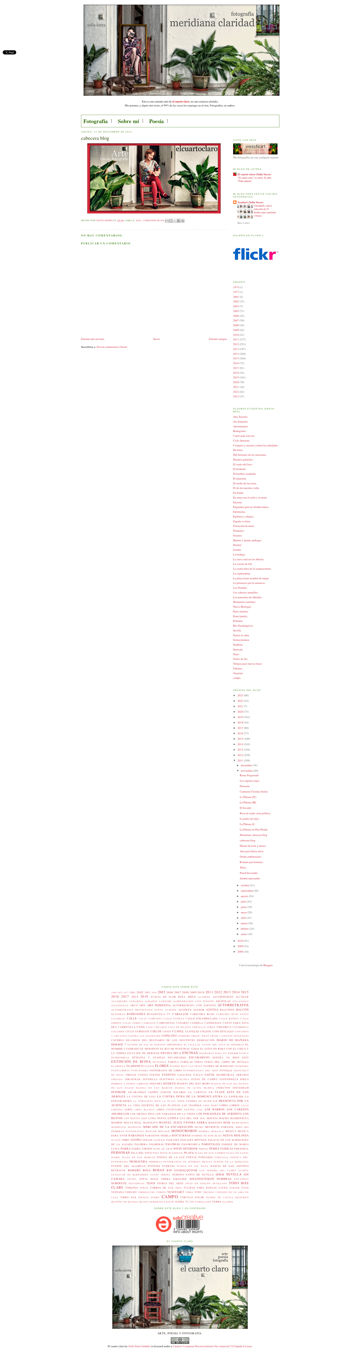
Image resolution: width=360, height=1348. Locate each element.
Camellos (149, 1022)
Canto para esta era (243, 436)
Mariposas (118, 1127)
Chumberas (240, 1027)
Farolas (186, 1061)
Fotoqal (226, 1070)
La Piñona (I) (247, 824)
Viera (189, 1192)
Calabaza (118, 1018)
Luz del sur (189, 1118)
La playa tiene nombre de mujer (251, 578)
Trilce (243, 867)
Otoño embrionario (250, 856)
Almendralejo (183, 1001)
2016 (236, 363)
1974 (236, 287)
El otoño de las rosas (244, 483)
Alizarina (136, 1001)
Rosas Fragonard (249, 775)
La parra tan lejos (249, 818)
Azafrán (184, 1009)
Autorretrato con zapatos (194, 1005)
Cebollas (199, 1027)
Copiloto (169, 1036)
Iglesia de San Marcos (154, 1087)
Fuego (143, 1074)
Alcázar (242, 996)
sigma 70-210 (184, 1201)
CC (169, 1014)
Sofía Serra (104, 220)
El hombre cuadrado (244, 474)
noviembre (247, 770)
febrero (245, 928)
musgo (144, 1201)
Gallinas (184, 1074)
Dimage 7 (118, 1044)
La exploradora (241, 573)
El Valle (190, 1044)
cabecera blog (247, 840)
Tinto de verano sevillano (206, 1183)
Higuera (156, 1083)
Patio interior (240, 611)
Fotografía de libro (166, 1070)
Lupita (173, 1118)
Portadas (238, 621)
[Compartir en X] (175, 221)
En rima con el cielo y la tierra (250, 497)
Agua (192, 996)
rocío (170, 1201)
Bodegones (239, 431)
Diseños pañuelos (243, 459)
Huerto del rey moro (193, 1083)
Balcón (242, 1009)
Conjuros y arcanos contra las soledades (255, 445)
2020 (236, 382)
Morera (204, 1131)
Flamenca (118, 1066)
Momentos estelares (244, 602)
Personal (241, 1148)
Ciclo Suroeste (241, 440)
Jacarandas (137, 1092)
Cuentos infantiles (235, 1035)
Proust (207, 1161)
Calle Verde (132, 1022)
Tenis (236, 654)
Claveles (192, 1031)
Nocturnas (181, 1135)
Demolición (206, 1040)
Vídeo (124, 1197)
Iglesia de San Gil (224, 1083)
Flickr (149, 1066)
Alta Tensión (240, 417)
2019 (236, 377)
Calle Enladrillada (202, 1018)
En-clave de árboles (143, 1053)
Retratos (118, 1170)
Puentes (154, 1166)
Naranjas (136, 1135)
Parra (126, 1148)
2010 (236, 335)
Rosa (147, 1170)
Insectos (223, 1087)
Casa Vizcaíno (156, 1027)
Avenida (171, 1009)
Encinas (237, 502)
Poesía (156, 121)
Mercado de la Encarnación (168, 1127)
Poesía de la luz (171, 1157)
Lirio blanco (144, 1109)
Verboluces (146, 1192)
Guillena (182, 1079)
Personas (120, 1152)
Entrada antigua (218, 339)
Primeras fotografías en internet (175, 1161)
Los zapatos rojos (249, 781)
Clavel (178, 1031)
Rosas (158, 1170)
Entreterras (239, 512)
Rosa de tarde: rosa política (255, 813)
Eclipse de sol (138, 1044)
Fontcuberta (120, 1070)
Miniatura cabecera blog (253, 835)
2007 (236, 320)
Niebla (166, 1135)
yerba (216, 1201)
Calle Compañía (150, 1018)
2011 (139, 220)
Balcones (227, 1009)
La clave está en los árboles (248, 559)
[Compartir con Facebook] (179, 221)
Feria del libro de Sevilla (227, 1061)
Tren (178, 1187)
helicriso (242, 1197)
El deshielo (239, 469)
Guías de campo (204, 1079)
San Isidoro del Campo (217, 1170)
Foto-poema (139, 1070)
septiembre (247, 890)
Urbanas (237, 668)
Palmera (141, 1144)
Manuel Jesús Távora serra (183, 1122)
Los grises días (142, 1113)
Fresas (131, 1074)
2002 (236, 301)
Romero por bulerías (251, 862)
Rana (205, 1166)
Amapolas (223, 1001)
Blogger (267, 965)
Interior (237, 545)
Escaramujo (199, 1057)
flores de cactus (219, 1197)
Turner (234, 1187)
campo (237, 678)
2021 (236, 387)
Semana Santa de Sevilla (193, 1174)
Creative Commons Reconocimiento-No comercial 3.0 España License (212, 1346)
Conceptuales (223, 1031)
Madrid (116, 1122)
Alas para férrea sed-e (252, 851)
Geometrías (225, 1074)
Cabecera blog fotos (232, 1014)
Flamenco (238, 531)
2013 (236, 349)
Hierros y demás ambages (247, 540)
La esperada (234, 1096)
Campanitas (166, 1022)
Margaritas (240, 1122)
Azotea (212, 1009)
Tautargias (137, 1183)
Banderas (118, 1014)
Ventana (117, 1192)
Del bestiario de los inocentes (249, 455)
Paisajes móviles (193, 1139)
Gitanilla (150, 1079)
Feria (199, 1061)
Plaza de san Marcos (138, 1157)
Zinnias (143, 1197)
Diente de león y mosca (253, 846)
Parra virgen (142, 1148)
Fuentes (237, 535)
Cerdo (211, 1027)
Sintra (132, 1179)
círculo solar (192, 1197)
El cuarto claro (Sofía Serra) (254, 174)
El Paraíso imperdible (166, 1044)
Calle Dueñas (174, 1018)
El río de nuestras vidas (246, 488)
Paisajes (172, 1139)
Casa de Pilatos (179, 1027)
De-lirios (238, 450)
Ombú (126, 1139)
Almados (151, 1001)
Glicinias (167, 1079)
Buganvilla (156, 1014)
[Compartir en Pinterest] (183, 221)
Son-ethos (241, 1179)
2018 (236, 373)
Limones (117, 1109)
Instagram (240, 1087)
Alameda (204, 996)
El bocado (245, 808)
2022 (236, 392)
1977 (236, 292)
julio (244, 901)
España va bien (241, 521)
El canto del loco (242, 464)
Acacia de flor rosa (167, 996)
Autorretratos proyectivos (132, 1009)
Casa (141, 1027)
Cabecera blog (153, 220)
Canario (182, 1022)
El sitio (206, 1048)
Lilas (245, 1105)
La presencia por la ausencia (249, 583)
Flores (162, 1066)
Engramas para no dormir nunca (251, 507)
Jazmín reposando (250, 878)
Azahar (199, 1009)
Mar (226, 1122)
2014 (236, 354)
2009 (236, 330)
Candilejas (212, 1022)
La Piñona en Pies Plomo (254, 829)
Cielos (155, 1031)
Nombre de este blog (206, 1135)
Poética (235, 1157)
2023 (236, 396)
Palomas (173, 1144)
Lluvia (189, 1109)
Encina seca (171, 1053)
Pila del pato (141, 1152)
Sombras (238, 644)
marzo (244, 923)
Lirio (129, 1109)
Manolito (150, 1122)
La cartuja (197, 1092)
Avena (159, 1009)
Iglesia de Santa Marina (194, 1087)
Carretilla (127, 1027)
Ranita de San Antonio (230, 1166)
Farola (173, 1061)
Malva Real (133, 1122)
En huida (238, 493)
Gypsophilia (229, 1079)
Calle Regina (229, 1018)
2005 (236, 311)
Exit (245, 1057)
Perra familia (240, 616)
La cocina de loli (242, 564)
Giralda (117, 1079)
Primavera (139, 1161)
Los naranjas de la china (176, 1113)
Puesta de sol (188, 1166)
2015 (236, 358)
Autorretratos (240, 426)
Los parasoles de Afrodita (247, 597)
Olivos (116, 1139)
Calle (132, 1018)
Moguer (151, 1131)
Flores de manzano (219, 1066)
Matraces (134, 1127)
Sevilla (237, 630)
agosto (245, 896)
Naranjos (152, 1135)
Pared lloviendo (249, 873)
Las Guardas (240, 587)
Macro (224, 1118)
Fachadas (159, 1061)
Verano (131, 1192)
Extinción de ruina (243, 526)
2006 (236, 316)
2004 (154, 992)
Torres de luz (240, 659)
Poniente (245, 786)
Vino (197, 1192)
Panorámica (191, 1144)
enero (244, 934)
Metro (199, 1127)
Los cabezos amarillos (245, 592)
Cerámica (224, 1027)
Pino (156, 1152)
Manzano (215, 1122)
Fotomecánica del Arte (200, 1070)
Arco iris (138, 1005)
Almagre (165, 1001)
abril (244, 918)
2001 (236, 297)
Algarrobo (119, 1001)
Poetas (191, 1157)
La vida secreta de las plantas (154, 1105)
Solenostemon (241, 640)
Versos (161, 1192)
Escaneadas (177, 1057)
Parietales (211, 1144)
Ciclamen (118, 1031)
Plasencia (176, 1152)
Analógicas (120, 1005)
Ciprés (166, 1031)
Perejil (204, 1148)
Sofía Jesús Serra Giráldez (163, 1178)
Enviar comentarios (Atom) (112, 347)
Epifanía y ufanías (243, 516)
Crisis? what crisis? (205, 1035)
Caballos (180, 1014)
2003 (236, 306)
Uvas (245, 1187)
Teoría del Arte (170, 1183)
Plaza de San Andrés (210, 1152)
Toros (144, 1187)
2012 (236, 344)
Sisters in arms (241, 635)
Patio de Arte (162, 1148)
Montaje (164, 1131)
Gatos (210, 1075)
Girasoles (133, 1079)
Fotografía (95, 121)
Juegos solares (173, 1092)
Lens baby (210, 1105)
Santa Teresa (160, 1174)
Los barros (215, 1109)
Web (133, 1197)
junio (244, 907)
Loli (199, 1109)
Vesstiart (238, 673)
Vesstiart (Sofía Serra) (250, 202)
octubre (245, 885)
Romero (134, 1170)
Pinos (164, 1152)
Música (230, 1131)
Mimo (239, 1127)
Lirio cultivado (169, 1109)
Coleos (205, 1031)
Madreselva (239, 1118)
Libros (235, 1105)
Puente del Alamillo (128, 1166)
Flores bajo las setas (186, 1066)
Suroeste (238, 649)
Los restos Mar (135, 1118)
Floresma (242, 1066)
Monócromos (184, 1131)
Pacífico (159, 1139)
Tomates (131, 1187)
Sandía (244, 1170)
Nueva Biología (242, 606)
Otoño (136, 1140)
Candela (196, 1022)
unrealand (203, 1201)
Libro (224, 1105)
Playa (189, 1153)
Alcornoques (223, 996)
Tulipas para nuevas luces (247, 663)
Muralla (217, 1131)
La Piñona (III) (248, 802)
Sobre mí (128, 121)
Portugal (222, 1157)
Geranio (242, 1074)
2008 (236, 325)
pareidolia (157, 1201)
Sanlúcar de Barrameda (130, 1174)
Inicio (156, 339)
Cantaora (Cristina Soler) (254, 791)
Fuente (155, 1074)
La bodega (239, 554)
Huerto (169, 1083)
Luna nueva (157, 1118)
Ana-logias (240, 1001)
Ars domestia (240, 421)
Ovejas (147, 1139)
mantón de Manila (124, 1201)
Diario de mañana (233, 1040)
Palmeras (156, 1144)
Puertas (168, 1166)
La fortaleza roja (147, 1100)
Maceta (212, 1118)
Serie (220, 1174)
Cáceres (117, 1040)
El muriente (239, 478)
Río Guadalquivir (243, 625)
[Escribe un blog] (171, 221)
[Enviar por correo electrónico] (167, 221)
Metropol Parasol (219, 1126)
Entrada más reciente (92, 339)
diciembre (247, 765)
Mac (203, 1118)
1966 (113, 992)
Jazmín (237, 550)
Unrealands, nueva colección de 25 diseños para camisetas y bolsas (265, 210)
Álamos (227, 1201)
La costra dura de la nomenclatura (252, 569)
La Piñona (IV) (248, 797)
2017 (236, 368)
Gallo (198, 1074)
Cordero (184, 1035)
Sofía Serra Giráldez (139, 1346)
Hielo (244, 1079)
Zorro (155, 1197)
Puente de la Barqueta (231, 1161)
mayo (244, 912)
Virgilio (208, 1192)
